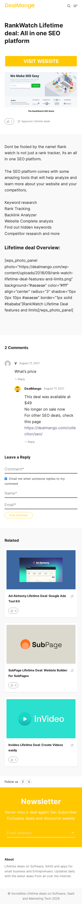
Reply (21, 379)
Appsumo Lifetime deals (36, 121)
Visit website (41, 61)
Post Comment (19, 515)
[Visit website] (72, 600)
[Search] (69, 6)
